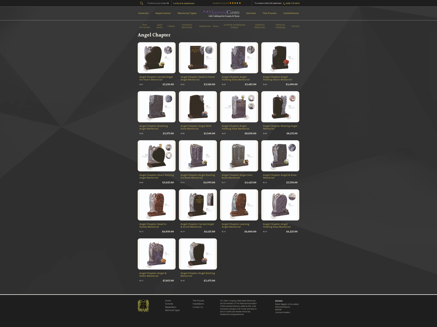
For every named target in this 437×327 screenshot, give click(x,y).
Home (168, 300)
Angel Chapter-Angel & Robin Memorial (152, 274)
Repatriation (170, 307)
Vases (215, 26)
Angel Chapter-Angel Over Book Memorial (237, 176)
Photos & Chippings (280, 26)
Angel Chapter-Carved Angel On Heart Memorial (156, 78)
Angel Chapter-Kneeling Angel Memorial (153, 127)
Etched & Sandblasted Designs (234, 26)
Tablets (171, 26)
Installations (198, 304)
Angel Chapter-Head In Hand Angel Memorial (198, 78)
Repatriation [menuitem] (163, 13)
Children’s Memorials (260, 26)
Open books (160, 26)
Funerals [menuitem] (143, 13)
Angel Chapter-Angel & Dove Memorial (279, 176)
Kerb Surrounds (145, 26)
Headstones (205, 26)
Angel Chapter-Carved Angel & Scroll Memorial (197, 225)
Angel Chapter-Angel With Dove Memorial (196, 127)
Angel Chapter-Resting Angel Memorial (280, 127)
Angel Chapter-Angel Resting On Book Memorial (198, 176)
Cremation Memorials (187, 26)
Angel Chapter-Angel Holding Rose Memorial (277, 225)
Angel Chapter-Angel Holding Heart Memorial (277, 78)
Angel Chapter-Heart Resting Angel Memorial (156, 176)
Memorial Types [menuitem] (187, 13)
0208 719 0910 (292, 3)
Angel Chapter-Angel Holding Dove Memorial (236, 78)
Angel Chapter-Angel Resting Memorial (198, 274)
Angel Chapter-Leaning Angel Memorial (235, 225)
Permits (295, 26)
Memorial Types (172, 310)
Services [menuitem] (251, 13)
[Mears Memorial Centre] (221, 13)
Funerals (169, 304)
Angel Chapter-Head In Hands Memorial (152, 225)
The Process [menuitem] (270, 13)
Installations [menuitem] (291, 13)
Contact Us (198, 307)
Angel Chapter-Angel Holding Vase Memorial (235, 127)
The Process (198, 300)
